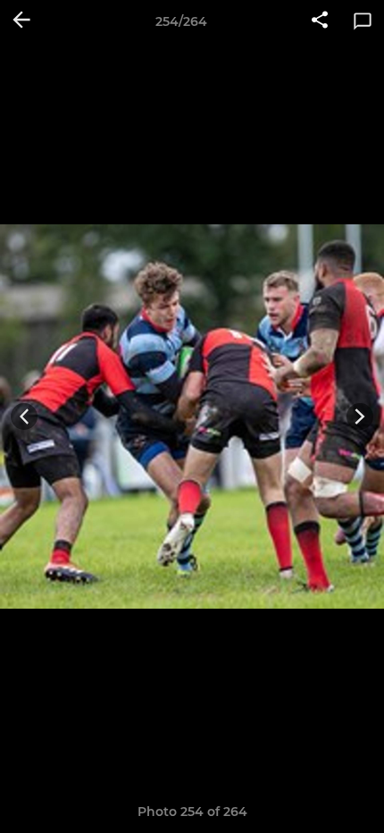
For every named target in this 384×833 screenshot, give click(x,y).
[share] (319, 21)
